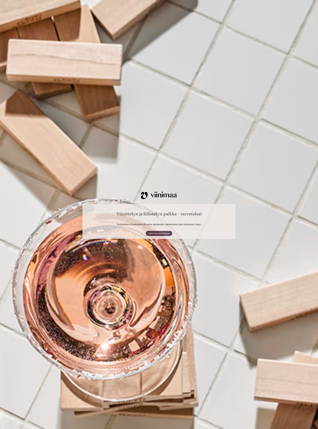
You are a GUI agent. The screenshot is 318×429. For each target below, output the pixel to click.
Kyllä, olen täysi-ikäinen (159, 233)
